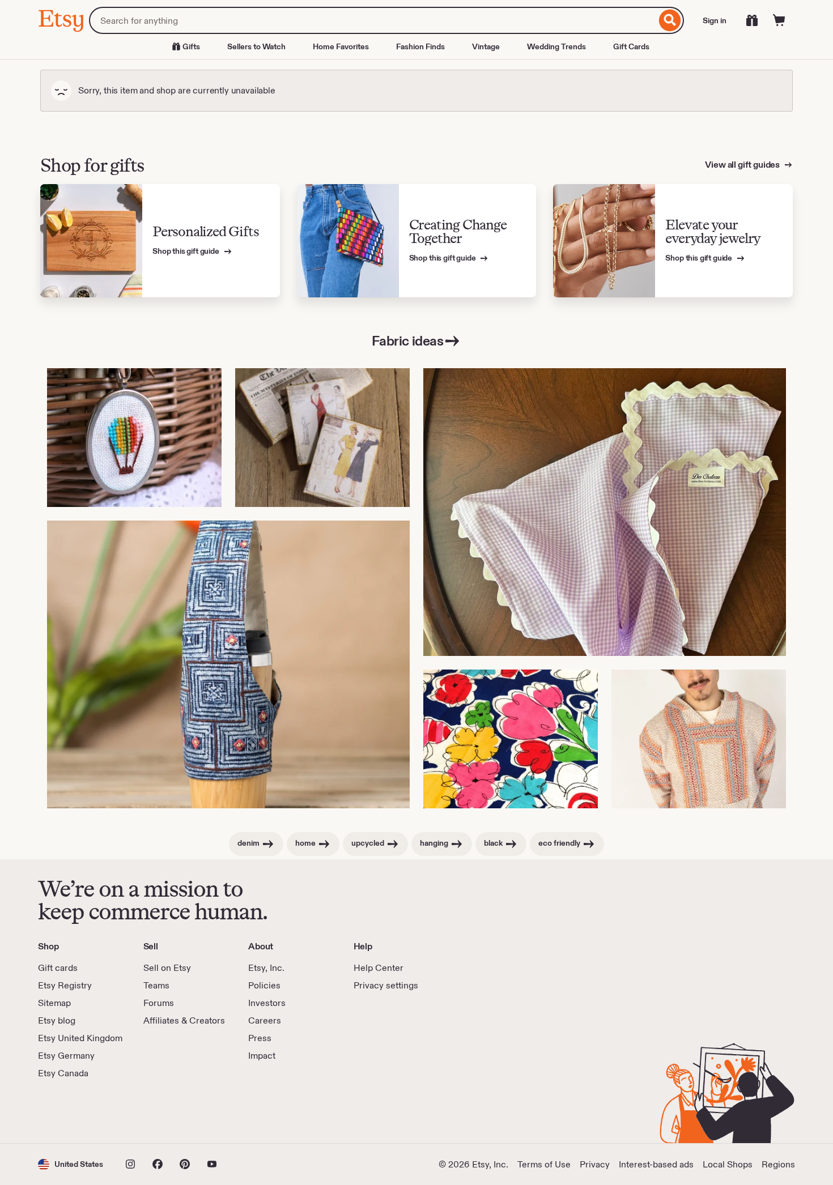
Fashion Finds (420, 46)
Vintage (486, 46)
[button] (70, 1164)
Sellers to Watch (256, 46)
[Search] (670, 20)
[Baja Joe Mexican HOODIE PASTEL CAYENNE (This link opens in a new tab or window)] (698, 739)
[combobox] (372, 20)
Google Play (162, 1111)
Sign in (714, 20)
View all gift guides (743, 164)
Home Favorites (341, 46)
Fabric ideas (407, 340)
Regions (778, 1164)
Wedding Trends (556, 46)
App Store (76, 1111)
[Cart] (779, 20)
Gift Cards (631, 46)
